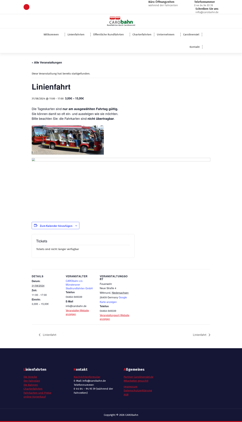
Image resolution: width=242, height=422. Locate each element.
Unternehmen (166, 34)
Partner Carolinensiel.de (138, 376)
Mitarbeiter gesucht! (136, 380)
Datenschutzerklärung (138, 390)
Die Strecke (30, 376)
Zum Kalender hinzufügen (56, 226)
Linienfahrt (49, 335)
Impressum (130, 386)
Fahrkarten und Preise (37, 392)
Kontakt (195, 46)
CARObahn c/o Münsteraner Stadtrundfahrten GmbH (79, 284)
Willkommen (51, 34)
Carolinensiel (191, 34)
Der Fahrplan (32, 380)
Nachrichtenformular (87, 376)
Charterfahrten (142, 34)
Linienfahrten (76, 34)
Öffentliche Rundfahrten (108, 34)
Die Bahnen (31, 384)
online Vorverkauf (35, 396)
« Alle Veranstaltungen (47, 62)
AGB (126, 394)
